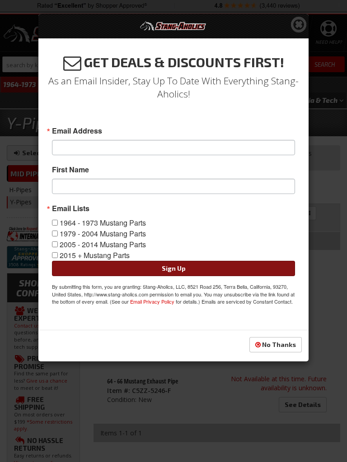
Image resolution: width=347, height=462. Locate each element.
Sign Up (174, 268)
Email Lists (70, 208)
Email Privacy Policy (152, 301)
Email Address (77, 130)
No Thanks (278, 344)
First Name (70, 169)
